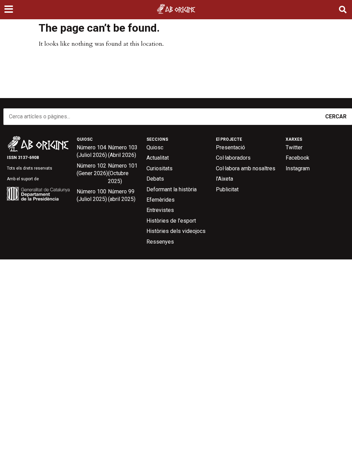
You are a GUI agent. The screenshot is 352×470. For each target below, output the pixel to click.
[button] (9, 9)
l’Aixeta (224, 178)
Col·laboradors (233, 157)
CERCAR (335, 116)
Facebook (297, 157)
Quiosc (154, 147)
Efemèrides (160, 199)
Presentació (230, 147)
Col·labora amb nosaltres (245, 168)
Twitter (294, 147)
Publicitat (227, 189)
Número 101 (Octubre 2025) (123, 173)
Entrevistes (160, 210)
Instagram (298, 168)
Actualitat (157, 157)
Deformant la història (171, 189)
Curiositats (159, 168)
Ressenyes (160, 241)
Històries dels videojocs (176, 231)
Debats (155, 178)
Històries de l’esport (171, 220)
